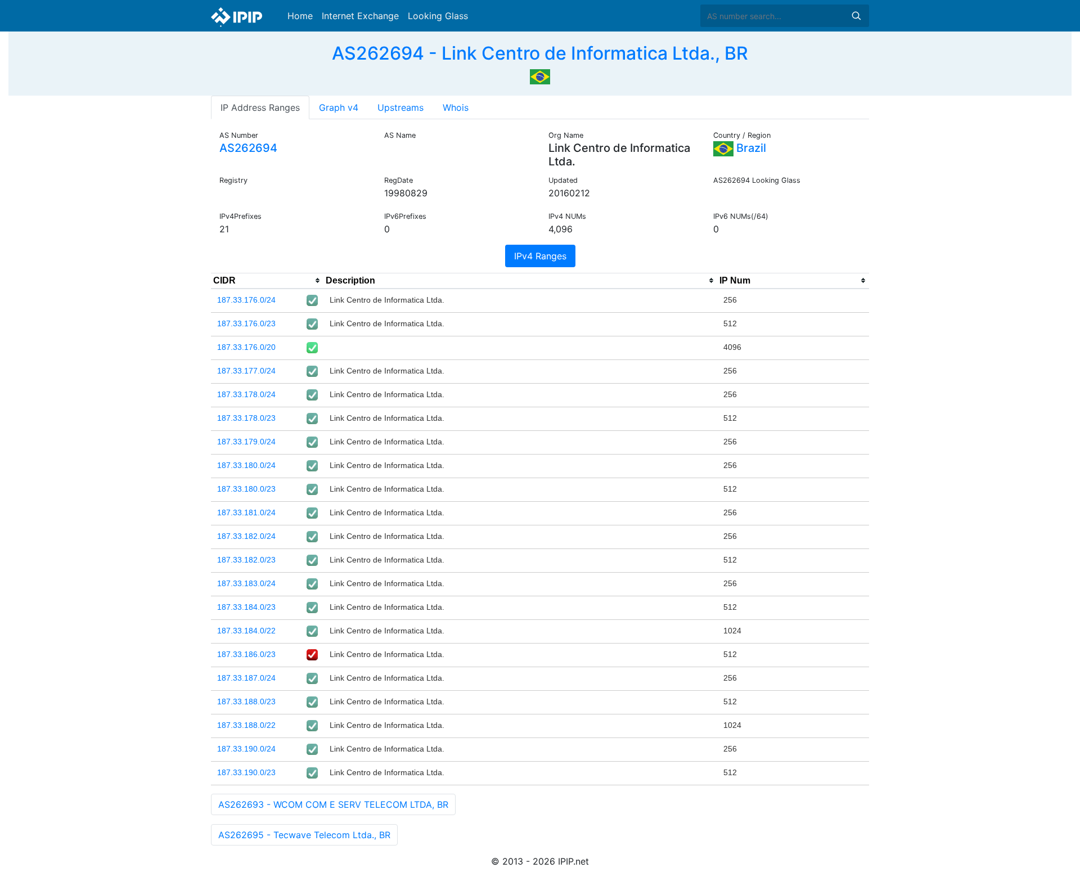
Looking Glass (438, 15)
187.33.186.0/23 (246, 654)
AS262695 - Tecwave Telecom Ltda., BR (304, 834)
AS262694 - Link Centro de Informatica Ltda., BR (540, 53)
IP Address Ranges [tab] (260, 107)
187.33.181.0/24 (246, 512)
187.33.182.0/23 (246, 559)
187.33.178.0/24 (246, 394)
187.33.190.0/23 (246, 772)
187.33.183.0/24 (246, 583)
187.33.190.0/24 (246, 748)
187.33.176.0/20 (246, 347)
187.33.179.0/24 (246, 441)
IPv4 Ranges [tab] (540, 256)
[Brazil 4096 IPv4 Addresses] (540, 75)
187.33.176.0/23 (246, 323)
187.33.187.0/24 (246, 677)
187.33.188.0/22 (246, 725)
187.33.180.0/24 (246, 465)
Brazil (750, 148)
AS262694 (248, 148)
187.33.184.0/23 (246, 606)
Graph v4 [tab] (338, 107)
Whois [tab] (456, 107)
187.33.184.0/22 (246, 630)
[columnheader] (267, 281)
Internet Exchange (360, 15)
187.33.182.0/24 (246, 536)
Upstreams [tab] (400, 107)
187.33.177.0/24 (246, 370)
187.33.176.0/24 (246, 299)
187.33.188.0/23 (246, 701)
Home (300, 15)
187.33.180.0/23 (246, 488)
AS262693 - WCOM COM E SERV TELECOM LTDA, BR (333, 804)
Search (856, 16)
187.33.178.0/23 (246, 417)
